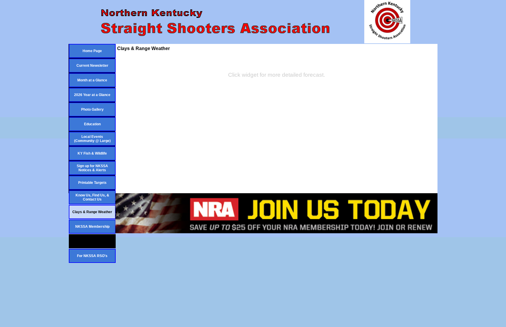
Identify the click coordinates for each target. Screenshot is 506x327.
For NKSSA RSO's (92, 256)
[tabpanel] (276, 75)
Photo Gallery (92, 109)
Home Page (92, 51)
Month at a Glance (92, 80)
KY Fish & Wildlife (92, 153)
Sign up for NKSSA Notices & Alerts (92, 168)
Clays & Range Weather (92, 212)
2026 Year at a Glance (92, 95)
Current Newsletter (92, 66)
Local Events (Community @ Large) (92, 139)
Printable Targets (92, 183)
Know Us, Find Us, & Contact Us (92, 197)
